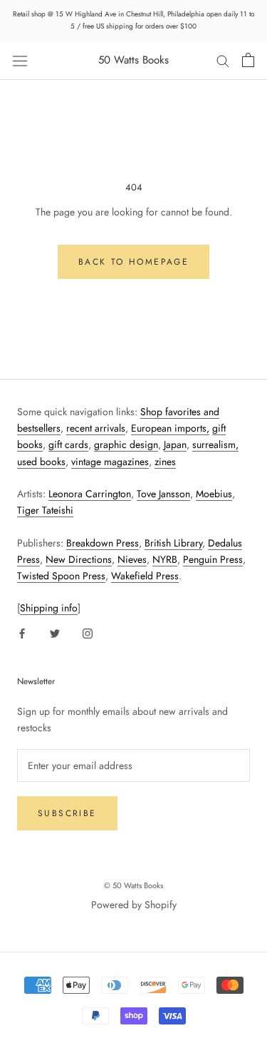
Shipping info (49, 608)
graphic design (126, 444)
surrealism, (215, 444)
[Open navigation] (20, 60)
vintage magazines (110, 461)
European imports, (170, 428)
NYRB (164, 559)
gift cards (68, 444)
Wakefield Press (145, 576)
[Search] (222, 60)
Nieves (132, 559)
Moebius (214, 494)
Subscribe (67, 813)
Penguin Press (213, 559)
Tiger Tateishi (45, 510)
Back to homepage (133, 261)
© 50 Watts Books (133, 885)
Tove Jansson (163, 494)
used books (41, 461)
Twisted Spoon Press (61, 576)
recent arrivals (95, 428)
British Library (173, 543)
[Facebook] (22, 632)
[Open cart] (248, 60)
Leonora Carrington (89, 494)
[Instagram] (88, 632)
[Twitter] (55, 632)
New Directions (79, 559)
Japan (175, 444)
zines (165, 461)
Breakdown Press (102, 543)
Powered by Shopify (134, 904)
